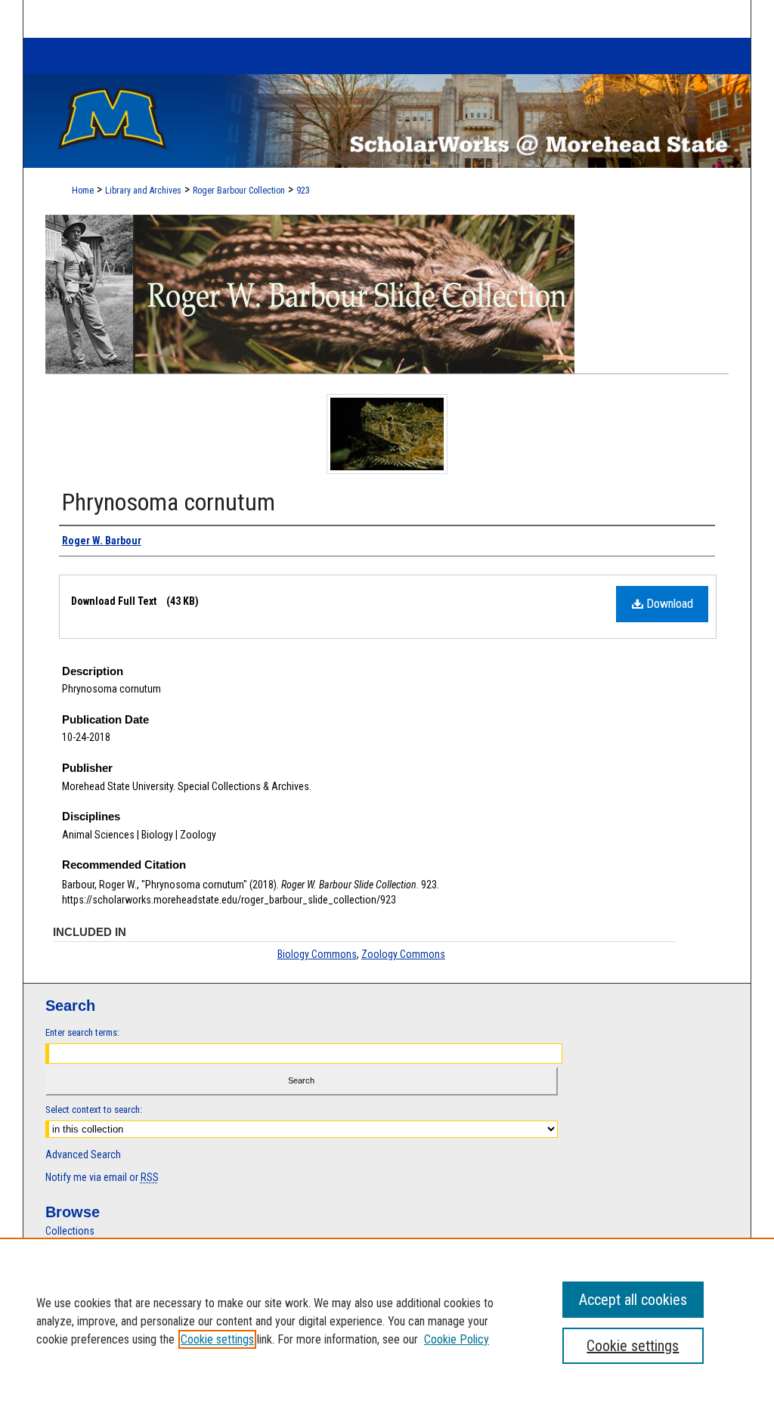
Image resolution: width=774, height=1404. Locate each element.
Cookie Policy (456, 1339)
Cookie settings (217, 1339)
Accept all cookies (633, 1300)
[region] (387, 1321)
